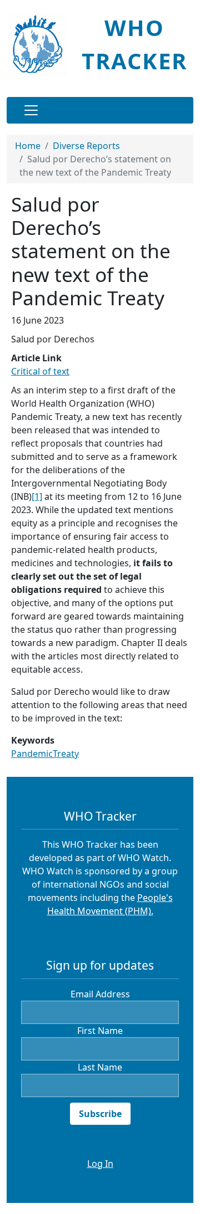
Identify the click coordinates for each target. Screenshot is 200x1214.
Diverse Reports (86, 146)
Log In (100, 1163)
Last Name (100, 1067)
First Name (100, 1031)
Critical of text (40, 371)
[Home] (41, 44)
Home (28, 146)
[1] (37, 496)
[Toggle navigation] (31, 110)
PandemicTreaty (45, 753)
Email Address (100, 994)
